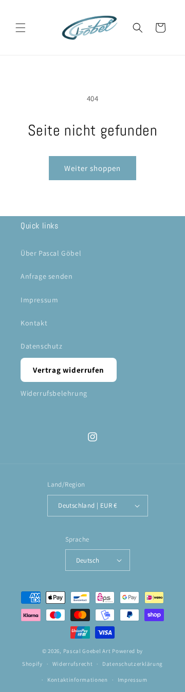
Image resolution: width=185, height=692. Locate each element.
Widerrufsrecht (72, 663)
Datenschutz (42, 346)
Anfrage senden (46, 276)
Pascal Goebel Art (87, 651)
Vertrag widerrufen (68, 370)
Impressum (39, 299)
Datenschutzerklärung (132, 663)
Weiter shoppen (92, 168)
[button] (20, 27)
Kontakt (34, 323)
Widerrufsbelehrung (54, 393)
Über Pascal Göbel (51, 253)
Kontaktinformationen (77, 679)
